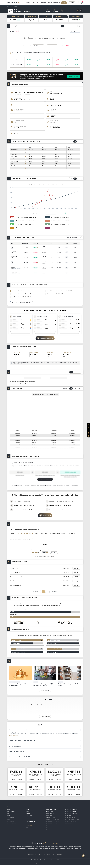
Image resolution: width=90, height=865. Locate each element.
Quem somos (59, 854)
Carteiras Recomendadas (51, 809)
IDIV (12, 228)
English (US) (42, 859)
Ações (33, 2)
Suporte (53, 854)
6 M (54, 26)
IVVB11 (47, 228)
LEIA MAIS (45, 544)
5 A (66, 26)
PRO (65, 2)
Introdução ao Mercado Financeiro (72, 819)
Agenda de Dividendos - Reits (52, 827)
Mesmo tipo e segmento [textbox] (72, 237)
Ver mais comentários (45, 716)
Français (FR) (56, 859)
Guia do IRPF (48, 831)
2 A (71, 178)
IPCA (12, 221)
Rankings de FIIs (49, 815)
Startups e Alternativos (31, 821)
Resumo (48, 11)
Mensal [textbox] (64, 372)
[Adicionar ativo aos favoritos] (78, 10)
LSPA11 (12, 217)
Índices (8, 819)
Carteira (72, 2)
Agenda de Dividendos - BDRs (52, 829)
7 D (45, 26)
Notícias (50, 2)
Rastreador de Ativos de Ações (52, 819)
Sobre (62, 11)
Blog (27, 827)
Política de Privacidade (32, 854)
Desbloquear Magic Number (46, 479)
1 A (62, 26)
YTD (58, 26)
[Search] (23, 2)
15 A (75, 26)
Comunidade (56, 2)
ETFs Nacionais (10, 821)
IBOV (47, 221)
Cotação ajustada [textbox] (63, 31)
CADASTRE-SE (49, 708)
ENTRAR (39, 708)
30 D (50, 26)
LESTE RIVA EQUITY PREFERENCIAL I (24, 533)
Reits (27, 811)
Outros (17, 535)
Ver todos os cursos (69, 823)
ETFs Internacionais (11, 823)
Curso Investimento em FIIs (70, 811)
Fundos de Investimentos (12, 827)
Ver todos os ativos (21, 332)
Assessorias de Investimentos (13, 829)
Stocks (27, 809)
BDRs (8, 815)
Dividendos (55, 11)
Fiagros (8, 813)
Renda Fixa (9, 825)
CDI (47, 217)
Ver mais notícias (44, 690)
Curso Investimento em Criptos (71, 813)
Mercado (28, 2)
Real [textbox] (53, 31)
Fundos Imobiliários (11, 811)
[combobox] (54, 31)
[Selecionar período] (79, 26)
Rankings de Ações (50, 813)
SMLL (12, 224)
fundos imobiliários (13, 735)
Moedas (28, 813)
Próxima (54, 591)
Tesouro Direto (10, 817)
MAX (79, 372)
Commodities (29, 815)
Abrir (75, 568)
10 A (71, 26)
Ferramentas (43, 2)
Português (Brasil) (34, 859)
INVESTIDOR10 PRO (88, 429)
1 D (41, 26)
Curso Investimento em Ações (71, 809)
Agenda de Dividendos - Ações (52, 821)
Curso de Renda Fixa (69, 815)
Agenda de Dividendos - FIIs (51, 823)
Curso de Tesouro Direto (70, 817)
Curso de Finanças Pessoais (70, 821)
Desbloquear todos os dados (46, 338)
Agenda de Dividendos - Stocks (52, 825)
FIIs (37, 2)
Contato (48, 854)
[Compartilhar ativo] (81, 10)
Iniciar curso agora (47, 515)
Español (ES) (49, 859)
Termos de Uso (42, 854)
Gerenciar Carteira (49, 811)
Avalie (44, 552)
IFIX (47, 224)
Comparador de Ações (50, 817)
